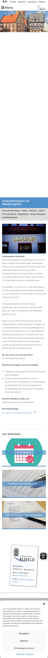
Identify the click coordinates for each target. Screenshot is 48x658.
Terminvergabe (24, 452)
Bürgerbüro (23, 214)
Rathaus (33, 211)
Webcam (42, 2)
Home (17, 211)
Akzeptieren (24, 633)
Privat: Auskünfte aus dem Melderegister (24, 515)
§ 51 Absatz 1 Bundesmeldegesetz (17, 413)
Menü (8, 7)
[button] (44, 603)
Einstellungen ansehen (24, 648)
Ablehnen (24, 641)
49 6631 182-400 (21, 576)
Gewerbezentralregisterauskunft (24, 484)
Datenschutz (20, 654)
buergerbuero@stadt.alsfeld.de (23, 580)
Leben (24, 211)
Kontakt (13, 2)
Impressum (29, 654)
